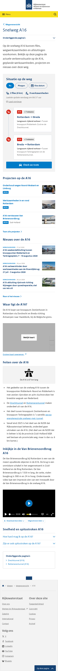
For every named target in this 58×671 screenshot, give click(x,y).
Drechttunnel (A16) (16, 560)
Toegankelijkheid (36, 604)
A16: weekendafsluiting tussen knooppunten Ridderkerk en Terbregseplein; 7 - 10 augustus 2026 (20, 253)
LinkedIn (9, 646)
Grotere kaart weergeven (13, 354)
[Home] (3, 586)
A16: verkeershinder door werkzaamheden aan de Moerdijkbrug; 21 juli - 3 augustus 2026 (21, 269)
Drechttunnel (16, 403)
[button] (38, 85)
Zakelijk (5, 614)
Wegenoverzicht (12, 24)
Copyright (33, 609)
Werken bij (13, 609)
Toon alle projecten (11, 231)
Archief (32, 623)
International (7, 618)
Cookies (32, 614)
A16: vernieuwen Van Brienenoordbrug (13, 217)
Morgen (21, 85)
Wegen (10, 586)
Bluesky (8, 661)
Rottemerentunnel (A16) (18, 564)
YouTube (9, 651)
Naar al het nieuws (11, 296)
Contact (5, 623)
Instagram (9, 656)
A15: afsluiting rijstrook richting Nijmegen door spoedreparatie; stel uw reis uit (20, 285)
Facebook (9, 641)
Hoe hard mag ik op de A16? (18, 536)
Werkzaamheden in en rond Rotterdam (16, 202)
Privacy (32, 618)
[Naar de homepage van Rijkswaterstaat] (29, 5)
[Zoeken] (55, 14)
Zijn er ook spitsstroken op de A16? (22, 543)
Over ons (6, 604)
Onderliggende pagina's (14, 38)
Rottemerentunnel (35, 403)
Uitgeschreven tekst (35, 521)
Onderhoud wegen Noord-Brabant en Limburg (21, 187)
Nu (10, 85)
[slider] (12, 514)
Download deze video (14, 521)
